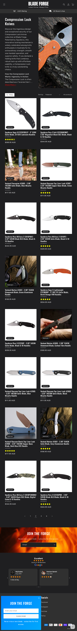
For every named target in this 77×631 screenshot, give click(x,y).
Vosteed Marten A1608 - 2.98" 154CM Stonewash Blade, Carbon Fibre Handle (56, 344)
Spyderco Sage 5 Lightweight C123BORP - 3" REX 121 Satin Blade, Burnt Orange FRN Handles (55, 292)
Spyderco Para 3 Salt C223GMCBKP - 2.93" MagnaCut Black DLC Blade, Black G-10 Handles (56, 134)
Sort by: (41, 94)
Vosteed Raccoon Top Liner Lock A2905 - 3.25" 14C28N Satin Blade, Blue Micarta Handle (20, 393)
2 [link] (35, 516)
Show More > (10, 85)
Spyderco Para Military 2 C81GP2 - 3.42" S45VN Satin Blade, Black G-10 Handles (55, 239)
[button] (4, 4)
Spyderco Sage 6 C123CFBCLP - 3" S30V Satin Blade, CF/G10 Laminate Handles (20, 133)
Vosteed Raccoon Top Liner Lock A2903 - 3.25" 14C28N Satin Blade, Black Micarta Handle (56, 393)
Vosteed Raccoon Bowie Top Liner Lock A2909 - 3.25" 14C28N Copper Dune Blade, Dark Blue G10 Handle (20, 443)
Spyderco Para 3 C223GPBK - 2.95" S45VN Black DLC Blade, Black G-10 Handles (54, 497)
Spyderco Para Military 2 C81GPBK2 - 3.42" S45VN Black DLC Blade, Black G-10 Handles (20, 239)
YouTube (44, 611)
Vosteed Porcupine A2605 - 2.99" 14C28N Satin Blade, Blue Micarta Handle (18, 185)
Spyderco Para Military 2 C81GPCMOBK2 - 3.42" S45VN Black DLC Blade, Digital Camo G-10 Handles (20, 497)
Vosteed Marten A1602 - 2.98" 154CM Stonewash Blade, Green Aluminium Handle (19, 292)
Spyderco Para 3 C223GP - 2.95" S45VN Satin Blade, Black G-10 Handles (20, 344)
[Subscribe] (54, 544)
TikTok (43, 616)
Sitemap (69, 628)
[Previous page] (25, 516)
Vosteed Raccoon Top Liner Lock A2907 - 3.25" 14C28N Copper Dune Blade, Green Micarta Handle (56, 185)
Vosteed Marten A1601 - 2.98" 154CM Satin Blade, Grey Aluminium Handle (55, 442)
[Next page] (52, 516)
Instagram (44, 607)
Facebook (44, 602)
